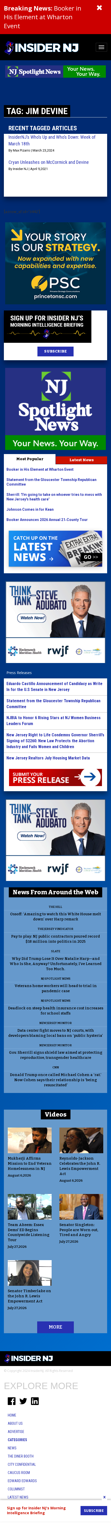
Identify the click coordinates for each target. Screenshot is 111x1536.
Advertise (16, 1432)
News (12, 1448)
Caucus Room (19, 1473)
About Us (15, 1423)
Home (12, 1415)
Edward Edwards (22, 1481)
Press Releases (19, 672)
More (55, 1327)
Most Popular (29, 459)
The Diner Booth (21, 1456)
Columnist (16, 1489)
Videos (56, 1114)
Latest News (81, 460)
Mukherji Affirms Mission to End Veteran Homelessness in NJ (30, 1163)
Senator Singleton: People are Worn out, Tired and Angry (78, 1230)
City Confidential (22, 1464)
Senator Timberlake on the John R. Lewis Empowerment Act (29, 1296)
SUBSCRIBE (55, 351)
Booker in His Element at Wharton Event (42, 17)
